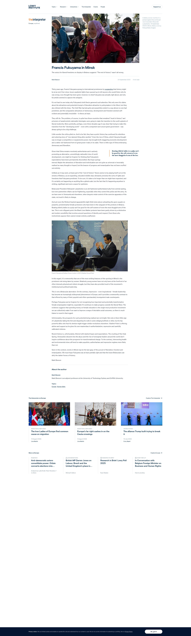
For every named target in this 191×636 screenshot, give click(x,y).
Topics (54, 7)
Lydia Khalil (41, 471)
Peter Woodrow (51, 471)
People (103, 7)
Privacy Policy (129, 631)
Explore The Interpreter (153, 398)
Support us (157, 7)
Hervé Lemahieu (140, 473)
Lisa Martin (34, 441)
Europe (31, 23)
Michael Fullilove (71, 473)
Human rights (61, 386)
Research (63, 7)
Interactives (73, 7)
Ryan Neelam (104, 473)
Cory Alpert (126, 441)
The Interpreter (86, 7)
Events (96, 7)
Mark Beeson (56, 80)
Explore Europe (155, 453)
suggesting (109, 89)
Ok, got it (154, 632)
